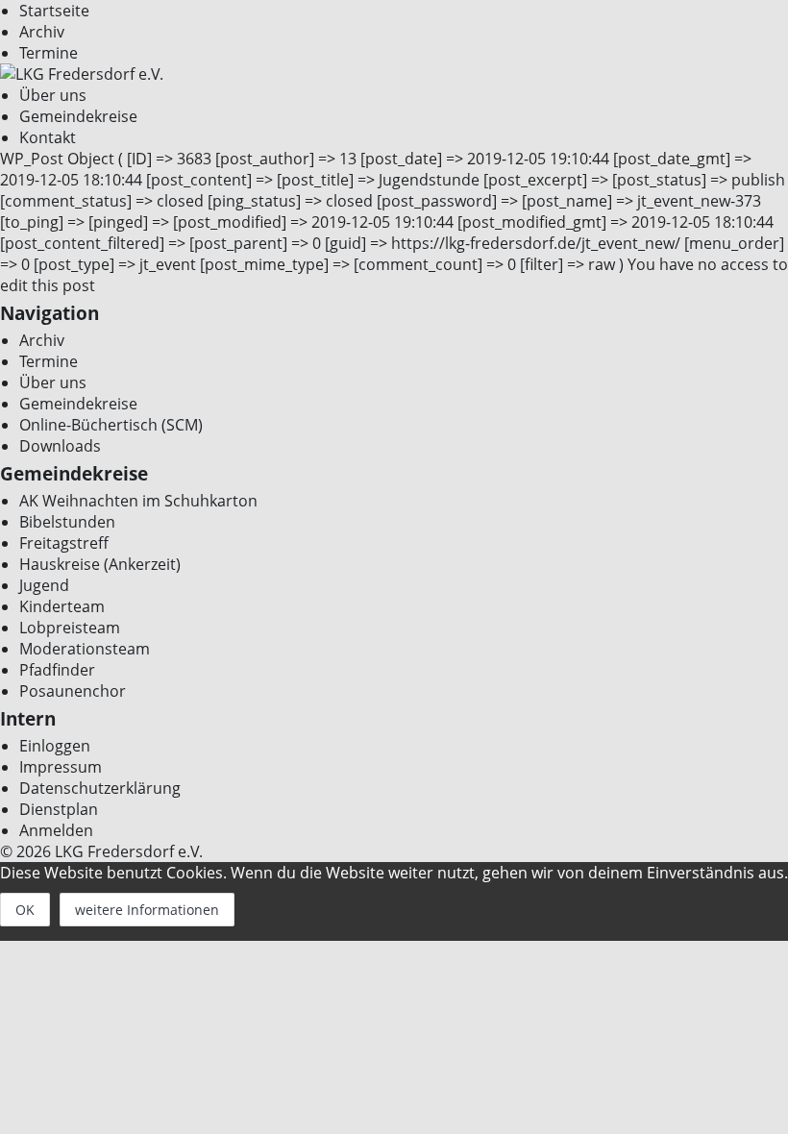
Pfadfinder (57, 669)
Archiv (41, 31)
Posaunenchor (72, 691)
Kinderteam (62, 606)
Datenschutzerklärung (100, 788)
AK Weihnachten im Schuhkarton (138, 500)
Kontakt (47, 137)
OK (25, 909)
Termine (48, 52)
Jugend (44, 585)
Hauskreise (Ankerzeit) (100, 564)
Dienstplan (58, 809)
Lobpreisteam (69, 627)
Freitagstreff (64, 543)
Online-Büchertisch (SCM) (111, 424)
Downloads (60, 445)
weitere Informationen (147, 909)
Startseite (54, 10)
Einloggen (54, 745)
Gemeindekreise (78, 116)
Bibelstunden (67, 521)
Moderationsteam (84, 648)
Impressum (60, 766)
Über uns (52, 95)
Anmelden (56, 830)
